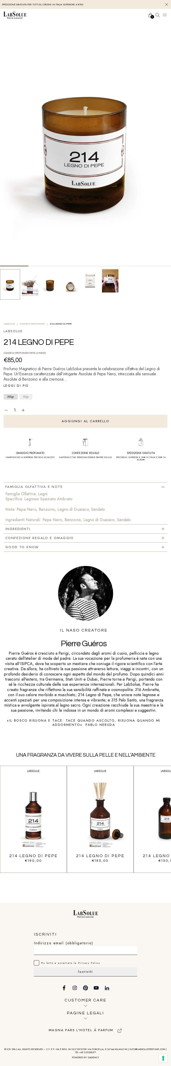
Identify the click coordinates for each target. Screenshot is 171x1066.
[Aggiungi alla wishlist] (164, 410)
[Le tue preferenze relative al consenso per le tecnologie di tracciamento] (163, 1058)
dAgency (93, 1057)
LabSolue (9, 323)
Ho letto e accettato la (70, 963)
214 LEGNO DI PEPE (33, 856)
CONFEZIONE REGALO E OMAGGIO (39, 538)
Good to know (22, 547)
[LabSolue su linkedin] (107, 988)
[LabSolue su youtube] (96, 988)
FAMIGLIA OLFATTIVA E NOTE (34, 486)
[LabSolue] (15, 15)
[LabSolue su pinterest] (85, 988)
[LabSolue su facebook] (64, 988)
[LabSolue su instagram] (74, 988)
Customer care (85, 1000)
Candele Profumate (32, 323)
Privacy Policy (89, 963)
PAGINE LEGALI (85, 1013)
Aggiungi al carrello (85, 421)
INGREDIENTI (17, 528)
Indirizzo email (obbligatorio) (64, 943)
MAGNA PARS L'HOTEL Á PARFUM (81, 1030)
